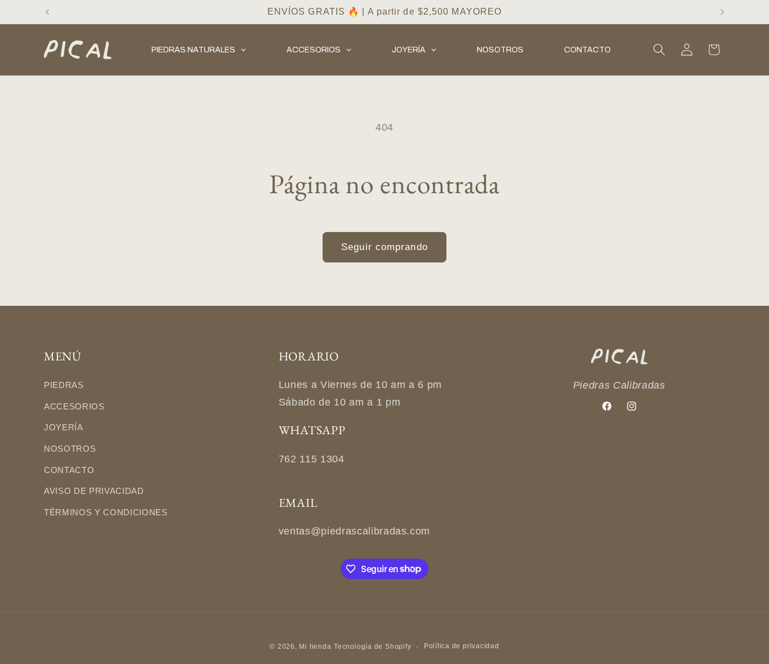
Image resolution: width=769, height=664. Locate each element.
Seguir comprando (384, 247)
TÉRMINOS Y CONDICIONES (106, 512)
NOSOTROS (70, 448)
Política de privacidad (461, 646)
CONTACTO (69, 470)
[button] (659, 49)
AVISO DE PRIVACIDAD (94, 491)
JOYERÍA (63, 427)
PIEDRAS (64, 385)
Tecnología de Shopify (372, 646)
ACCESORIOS (74, 406)
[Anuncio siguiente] (722, 12)
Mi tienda (315, 646)
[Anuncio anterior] (47, 12)
